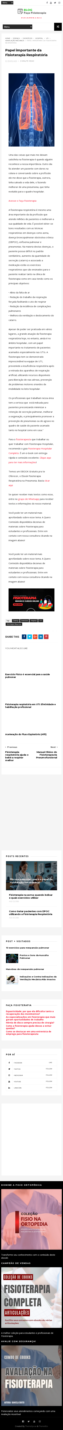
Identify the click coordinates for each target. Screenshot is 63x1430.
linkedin (33, 1088)
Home (7, 38)
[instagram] (59, 3)
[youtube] (51, 3)
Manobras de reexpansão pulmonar (25, 969)
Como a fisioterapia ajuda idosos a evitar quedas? (28, 1027)
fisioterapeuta (23, 439)
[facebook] (47, 3)
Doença (16, 38)
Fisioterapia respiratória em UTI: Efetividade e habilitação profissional (30, 705)
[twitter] (55, 3)
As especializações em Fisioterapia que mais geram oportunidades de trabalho (30, 1018)
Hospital (39, 38)
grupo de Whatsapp (29, 498)
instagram (33, 1075)
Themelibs (43, 1426)
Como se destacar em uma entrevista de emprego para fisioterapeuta (28, 1033)
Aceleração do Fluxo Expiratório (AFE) (25, 734)
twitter (33, 1069)
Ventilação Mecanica (14, 41)
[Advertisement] (31, 810)
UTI (47, 38)
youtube (33, 1081)
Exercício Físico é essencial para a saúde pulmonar (27, 676)
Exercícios (27, 38)
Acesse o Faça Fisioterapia (22, 200)
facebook (33, 1063)
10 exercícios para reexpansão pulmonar (27, 948)
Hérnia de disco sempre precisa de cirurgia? (30, 1022)
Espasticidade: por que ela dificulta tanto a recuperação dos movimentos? (30, 1012)
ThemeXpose (31, 1426)
